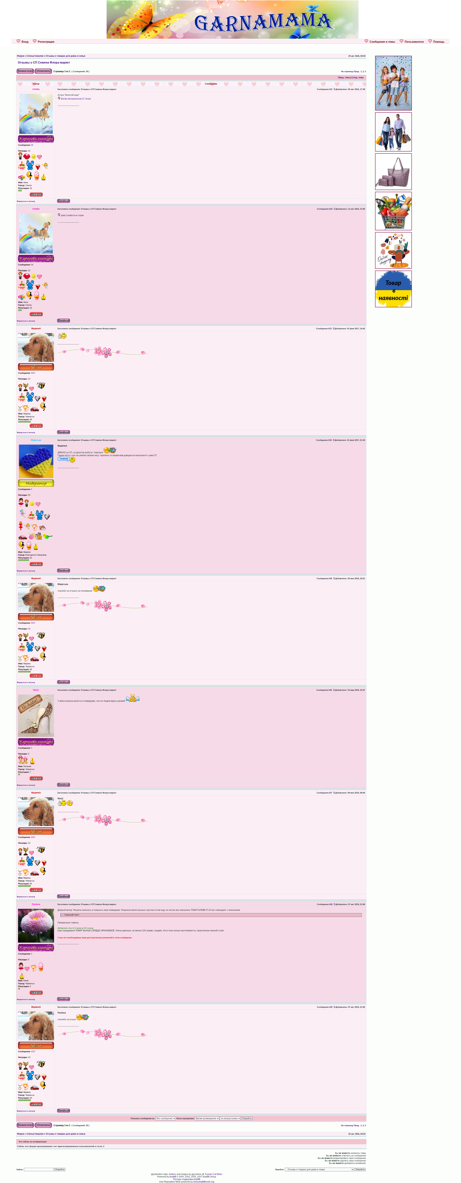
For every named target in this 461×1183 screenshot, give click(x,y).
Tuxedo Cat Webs (213, 1174)
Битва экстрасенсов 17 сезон (76, 99)
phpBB (172, 1176)
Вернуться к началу (26, 201)
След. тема (358, 77)
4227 (32, 373)
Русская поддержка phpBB (186, 1179)
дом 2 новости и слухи (72, 215)
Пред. (356, 71)
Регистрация (45, 41)
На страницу (347, 71)
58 (31, 145)
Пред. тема (344, 77)
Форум (20, 56)
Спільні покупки (34, 56)
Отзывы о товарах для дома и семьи (65, 56)
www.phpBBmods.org (203, 1181)
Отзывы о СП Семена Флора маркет (44, 62)
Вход (24, 41)
